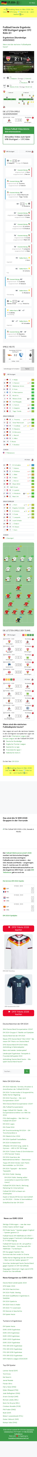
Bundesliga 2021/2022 (15, 52)
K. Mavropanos (17, 392)
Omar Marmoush (18, 423)
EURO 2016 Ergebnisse (11, 1336)
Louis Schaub (17, 521)
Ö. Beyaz (13, 442)
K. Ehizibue (16, 471)
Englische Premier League (16, 744)
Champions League (19, 736)
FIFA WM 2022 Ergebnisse (12, 1355)
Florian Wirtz (7, 1384)
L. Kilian (14, 475)
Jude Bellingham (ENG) (11, 1393)
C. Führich (27, 79)
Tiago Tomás (16, 411)
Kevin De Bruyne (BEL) (11, 1403)
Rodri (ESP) (7, 1413)
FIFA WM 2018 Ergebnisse (12, 1352)
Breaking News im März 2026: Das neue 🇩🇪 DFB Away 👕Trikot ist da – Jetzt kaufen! (18, 11)
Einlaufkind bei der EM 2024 (13, 1203)
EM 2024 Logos (8, 1124)
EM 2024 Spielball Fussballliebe (14, 1139)
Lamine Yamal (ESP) (10, 1371)
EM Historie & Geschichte (12, 1311)
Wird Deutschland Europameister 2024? (18, 1029)
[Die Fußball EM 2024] (11, 3)
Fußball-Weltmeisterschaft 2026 (18, 853)
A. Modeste (23, 83)
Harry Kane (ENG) (9, 1387)
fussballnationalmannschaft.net (18, 1438)
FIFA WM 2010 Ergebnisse (12, 1346)
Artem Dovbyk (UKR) (10, 1397)
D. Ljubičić (15, 490)
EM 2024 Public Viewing (12, 1174)
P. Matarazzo (10, 453)
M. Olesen (16, 527)
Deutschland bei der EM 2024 (14, 1036)
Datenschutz (9, 1432)
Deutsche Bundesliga (14, 741)
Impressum (30, 1430)
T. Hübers (15, 468)
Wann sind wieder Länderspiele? (15, 1050)
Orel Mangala (16, 402)
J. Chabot (15, 524)
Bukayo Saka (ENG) (10, 1422)
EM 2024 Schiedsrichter (12, 1143)
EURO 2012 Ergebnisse (11, 1333)
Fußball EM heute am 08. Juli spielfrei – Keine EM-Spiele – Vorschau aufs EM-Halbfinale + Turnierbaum (17, 1246)
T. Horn (14, 530)
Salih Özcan (14, 487)
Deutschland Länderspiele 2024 (15, 1283)
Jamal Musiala (8, 1380)
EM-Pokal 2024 (8, 1127)
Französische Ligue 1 (13, 750)
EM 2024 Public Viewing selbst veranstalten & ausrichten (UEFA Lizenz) (16, 1179)
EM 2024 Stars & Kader (11, 1305)
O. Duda (15, 514)
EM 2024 (15, 761)
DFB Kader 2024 (9, 1286)
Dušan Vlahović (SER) (11, 1419)
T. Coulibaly (16, 426)
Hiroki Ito (28, 87)
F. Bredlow (15, 445)
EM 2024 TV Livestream (12, 1308)
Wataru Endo (14, 87)
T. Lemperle (16, 517)
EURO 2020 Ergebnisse (11, 1339)
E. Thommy (16, 420)
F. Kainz (14, 478)
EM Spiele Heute (9, 1314)
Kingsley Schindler (18, 508)
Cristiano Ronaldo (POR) (12, 1406)
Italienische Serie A (13, 753)
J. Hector (15, 481)
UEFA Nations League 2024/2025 (15, 1359)
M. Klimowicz (16, 432)
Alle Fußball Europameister (13, 1107)
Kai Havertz (7, 1377)
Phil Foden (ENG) (9, 1409)
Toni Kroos (7, 1374)
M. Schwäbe (16, 465)
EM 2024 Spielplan (10, 916)
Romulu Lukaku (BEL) (10, 1400)
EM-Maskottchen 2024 (11, 1136)
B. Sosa (14, 389)
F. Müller (15, 380)
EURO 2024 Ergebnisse (11, 1343)
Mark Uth (15, 497)
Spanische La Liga (12, 747)
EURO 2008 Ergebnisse (11, 1330)
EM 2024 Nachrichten (11, 1289)
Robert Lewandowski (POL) (13, 1416)
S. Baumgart (10, 538)
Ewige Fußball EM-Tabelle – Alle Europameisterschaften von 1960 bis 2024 (16, 1112)
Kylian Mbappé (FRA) (10, 1390)
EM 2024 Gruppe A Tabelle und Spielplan (18, 1032)
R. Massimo (16, 429)
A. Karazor (16, 383)
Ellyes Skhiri (16, 484)
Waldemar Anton (18, 386)
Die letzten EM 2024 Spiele (13, 881)
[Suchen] (27, 1071)
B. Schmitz (15, 511)
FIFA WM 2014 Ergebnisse (12, 1349)
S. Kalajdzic (13, 79)
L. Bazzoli (15, 435)
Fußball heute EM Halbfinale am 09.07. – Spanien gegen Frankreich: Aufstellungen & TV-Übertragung (18, 1238)
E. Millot (15, 438)
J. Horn (14, 505)
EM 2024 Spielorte (10, 1301)
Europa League (8, 738)
